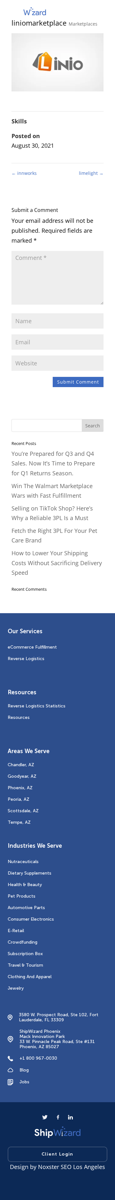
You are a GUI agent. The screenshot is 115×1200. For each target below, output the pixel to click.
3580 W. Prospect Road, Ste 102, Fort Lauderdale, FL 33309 (58, 1017)
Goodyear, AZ (22, 776)
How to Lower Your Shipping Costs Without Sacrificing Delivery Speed (57, 562)
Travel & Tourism (25, 965)
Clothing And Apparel (29, 976)
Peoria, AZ (18, 799)
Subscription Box (25, 953)
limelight (91, 173)
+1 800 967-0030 (38, 1058)
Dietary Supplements (29, 873)
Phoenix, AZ (20, 788)
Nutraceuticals (23, 861)
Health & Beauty (25, 884)
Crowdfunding (22, 942)
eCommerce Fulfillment (32, 647)
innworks (24, 173)
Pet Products (21, 896)
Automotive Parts (26, 907)
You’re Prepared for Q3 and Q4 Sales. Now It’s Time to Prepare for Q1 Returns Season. (53, 463)
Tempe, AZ (19, 822)
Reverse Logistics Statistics (36, 706)
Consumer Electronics (31, 919)
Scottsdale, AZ (23, 811)
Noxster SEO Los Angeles (71, 1167)
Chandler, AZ (21, 765)
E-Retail (16, 930)
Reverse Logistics (26, 658)
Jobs (24, 1082)
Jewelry (16, 988)
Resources (19, 717)
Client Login (57, 1154)
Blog (24, 1070)
